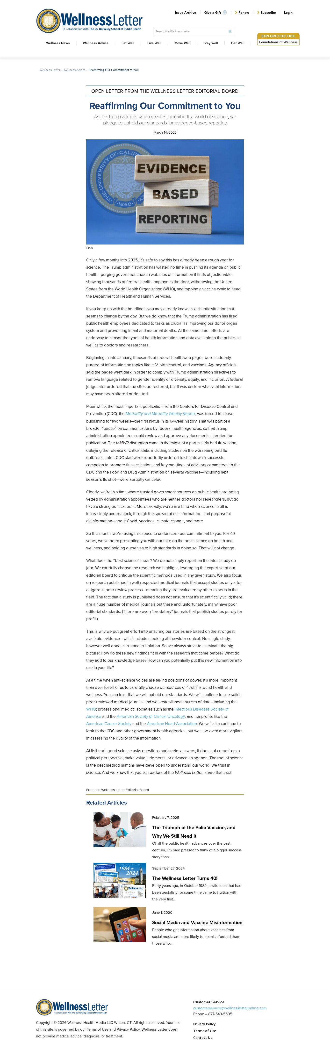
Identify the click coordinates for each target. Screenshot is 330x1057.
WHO (91, 709)
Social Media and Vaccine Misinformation (197, 922)
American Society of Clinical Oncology (151, 716)
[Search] (230, 31)
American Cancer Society (108, 723)
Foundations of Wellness (278, 42)
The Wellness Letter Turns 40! (184, 878)
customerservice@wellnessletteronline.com (230, 1008)
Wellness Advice (75, 70)
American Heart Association (172, 723)
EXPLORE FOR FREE (278, 36)
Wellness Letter (50, 70)
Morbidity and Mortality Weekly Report (160, 414)
